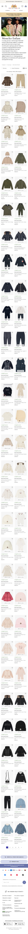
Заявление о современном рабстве (19, 911)
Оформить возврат (6, 898)
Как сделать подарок (19, 895)
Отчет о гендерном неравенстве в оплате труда (7, 908)
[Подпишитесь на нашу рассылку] (24, 882)
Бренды (21, 10)
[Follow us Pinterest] (17, 875)
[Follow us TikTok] (23, 875)
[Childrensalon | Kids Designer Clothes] (14, 6)
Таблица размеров (6, 905)
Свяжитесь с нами (6, 900)
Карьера (16, 898)
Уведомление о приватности (18, 901)
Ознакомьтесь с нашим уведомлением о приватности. (12, 885)
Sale (14, 10)
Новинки (7, 10)
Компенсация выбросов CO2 (7, 912)
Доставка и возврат (6, 895)
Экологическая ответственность (6, 915)
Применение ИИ (18, 903)
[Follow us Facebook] (5, 875)
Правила (16, 906)
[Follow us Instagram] (11, 875)
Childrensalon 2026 (17, 928)
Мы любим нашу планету (15, 891)
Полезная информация (19, 908)
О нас (3, 902)
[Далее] (21, 847)
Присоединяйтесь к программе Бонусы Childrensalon (14, 866)
